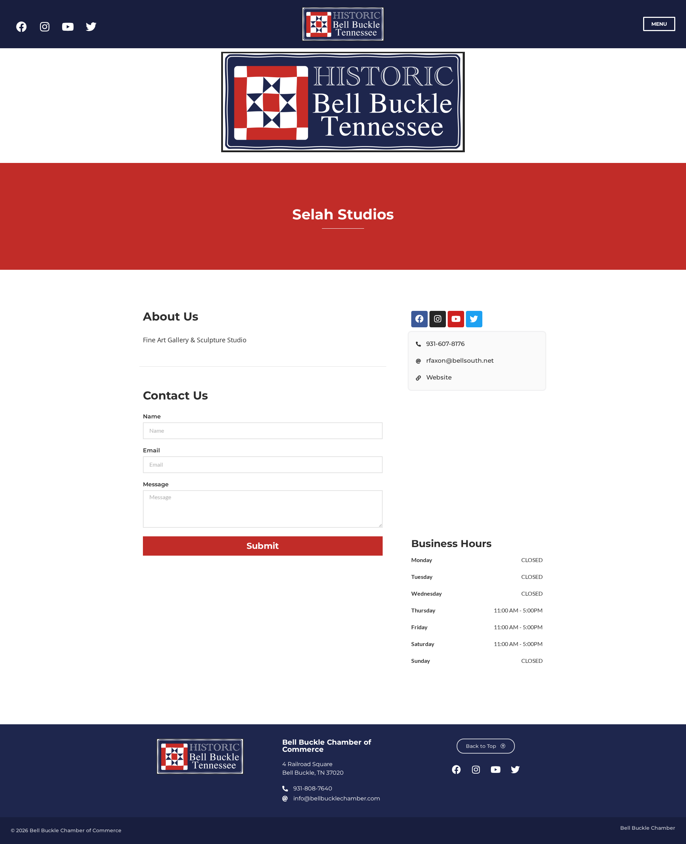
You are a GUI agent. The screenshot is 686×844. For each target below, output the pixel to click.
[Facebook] (21, 27)
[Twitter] (91, 27)
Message (156, 485)
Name (152, 417)
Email (151, 451)
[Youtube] (68, 27)
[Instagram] (44, 27)
